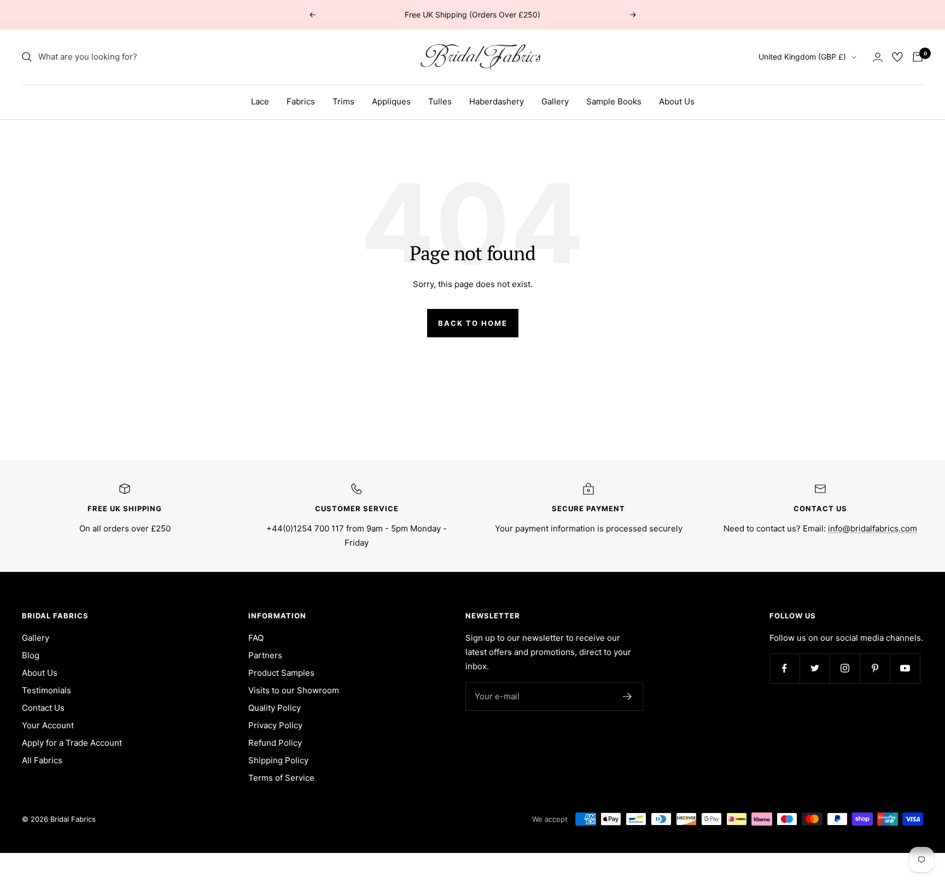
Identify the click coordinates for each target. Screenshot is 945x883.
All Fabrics (42, 760)
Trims (343, 101)
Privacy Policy (275, 725)
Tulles (440, 101)
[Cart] (917, 57)
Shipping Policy (278, 760)
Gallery (555, 101)
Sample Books (613, 101)
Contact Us (43, 708)
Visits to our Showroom (293, 690)
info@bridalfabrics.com (872, 528)
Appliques (391, 101)
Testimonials (46, 690)
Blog (30, 655)
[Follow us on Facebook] (784, 668)
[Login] (878, 57)
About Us (677, 101)
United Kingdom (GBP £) (802, 56)
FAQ (256, 638)
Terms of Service (281, 778)
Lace (260, 101)
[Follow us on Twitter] (815, 668)
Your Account (48, 725)
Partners (265, 655)
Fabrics (301, 101)
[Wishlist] (897, 56)
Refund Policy (275, 743)
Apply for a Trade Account (72, 743)
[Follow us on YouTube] (905, 668)
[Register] (627, 696)
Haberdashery (496, 101)
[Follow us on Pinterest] (875, 668)
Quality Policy (274, 708)
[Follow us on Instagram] (845, 668)
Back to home (473, 323)
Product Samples (281, 673)
